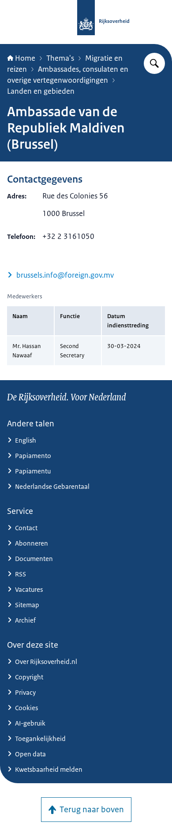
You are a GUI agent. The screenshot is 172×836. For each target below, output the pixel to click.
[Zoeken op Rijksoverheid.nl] (154, 63)
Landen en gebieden (41, 91)
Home (25, 58)
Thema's (60, 58)
